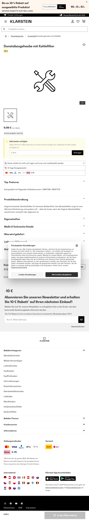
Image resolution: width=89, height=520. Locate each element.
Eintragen (77, 153)
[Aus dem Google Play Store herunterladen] (68, 478)
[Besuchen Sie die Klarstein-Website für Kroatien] (19, 482)
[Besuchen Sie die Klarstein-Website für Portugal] (9, 488)
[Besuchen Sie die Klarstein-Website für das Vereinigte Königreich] (33, 477)
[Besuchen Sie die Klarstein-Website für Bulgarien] (28, 482)
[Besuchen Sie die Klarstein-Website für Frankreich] (19, 477)
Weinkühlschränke (12, 355)
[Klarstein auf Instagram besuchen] (5, 503)
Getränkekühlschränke (14, 391)
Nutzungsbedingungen (73, 487)
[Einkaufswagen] (83, 21)
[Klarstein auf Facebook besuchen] (10, 503)
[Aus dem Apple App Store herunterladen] (52, 478)
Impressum (31, 508)
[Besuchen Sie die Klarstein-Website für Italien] (23, 477)
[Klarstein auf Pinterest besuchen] (21, 503)
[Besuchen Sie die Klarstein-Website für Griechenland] (19, 488)
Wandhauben (9, 401)
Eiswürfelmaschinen (12, 386)
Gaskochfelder (10, 412)
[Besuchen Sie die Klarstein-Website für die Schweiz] (14, 477)
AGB (20, 508)
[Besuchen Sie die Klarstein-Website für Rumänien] (23, 482)
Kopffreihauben (10, 376)
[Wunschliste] (78, 21)
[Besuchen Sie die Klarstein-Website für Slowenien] (14, 488)
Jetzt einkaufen (61, 6)
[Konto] (72, 21)
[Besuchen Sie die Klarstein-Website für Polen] (14, 482)
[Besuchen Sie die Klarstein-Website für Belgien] (37, 482)
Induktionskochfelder (13, 407)
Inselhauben (9, 371)
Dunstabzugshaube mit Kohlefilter (48, 36)
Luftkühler (8, 396)
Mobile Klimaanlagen (13, 361)
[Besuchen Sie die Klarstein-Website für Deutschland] (5, 477)
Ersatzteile (32, 36)
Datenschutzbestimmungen (54, 487)
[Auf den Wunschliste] (84, 45)
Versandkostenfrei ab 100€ (74, 15)
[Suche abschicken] (4, 29)
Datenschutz (9, 508)
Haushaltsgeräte (17, 36)
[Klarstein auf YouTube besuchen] (16, 503)
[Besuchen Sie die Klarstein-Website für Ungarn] (9, 482)
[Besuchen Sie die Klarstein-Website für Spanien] (28, 477)
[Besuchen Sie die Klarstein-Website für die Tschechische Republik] (5, 482)
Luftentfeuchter (10, 366)
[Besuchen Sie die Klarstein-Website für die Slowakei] (37, 477)
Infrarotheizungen (11, 381)
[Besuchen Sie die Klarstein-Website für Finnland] (33, 482)
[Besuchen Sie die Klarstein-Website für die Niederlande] (5, 488)
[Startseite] (8, 36)
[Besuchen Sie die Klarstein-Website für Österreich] (9, 477)
